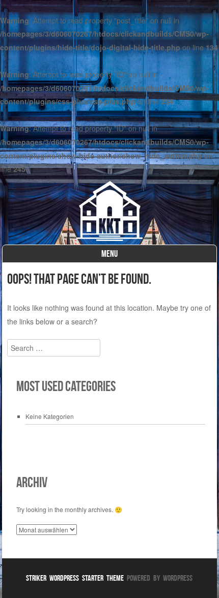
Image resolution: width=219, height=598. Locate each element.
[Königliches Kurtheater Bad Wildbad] (109, 238)
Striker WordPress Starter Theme (75, 578)
